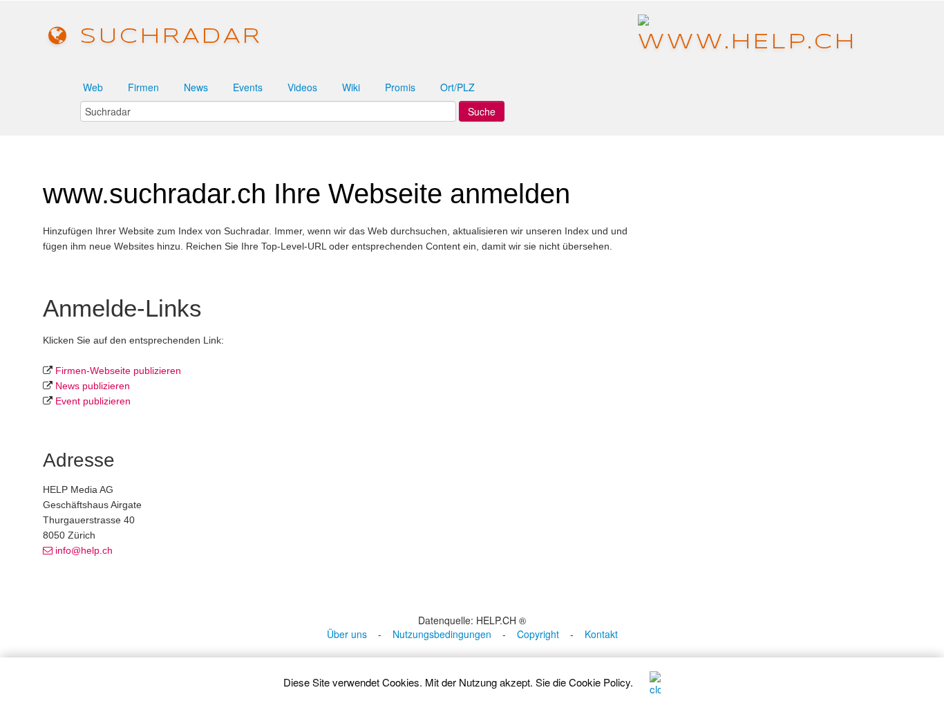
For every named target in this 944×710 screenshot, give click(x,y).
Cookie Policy (599, 682)
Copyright (538, 634)
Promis (400, 87)
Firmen (143, 87)
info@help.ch (83, 550)
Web (93, 87)
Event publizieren (93, 401)
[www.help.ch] (747, 36)
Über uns (347, 634)
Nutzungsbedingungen (442, 634)
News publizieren (92, 385)
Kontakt (601, 634)
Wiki (351, 87)
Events (248, 87)
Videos (302, 87)
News (196, 87)
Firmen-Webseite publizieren (118, 370)
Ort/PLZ (457, 87)
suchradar (166, 37)
